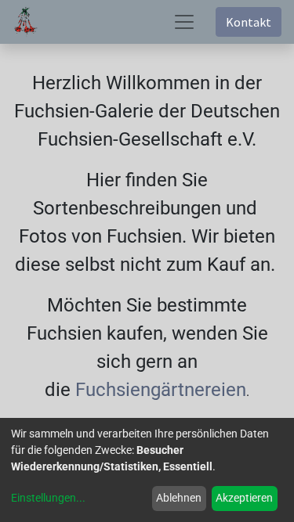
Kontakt (248, 22)
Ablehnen (178, 497)
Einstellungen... (48, 497)
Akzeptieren (244, 497)
